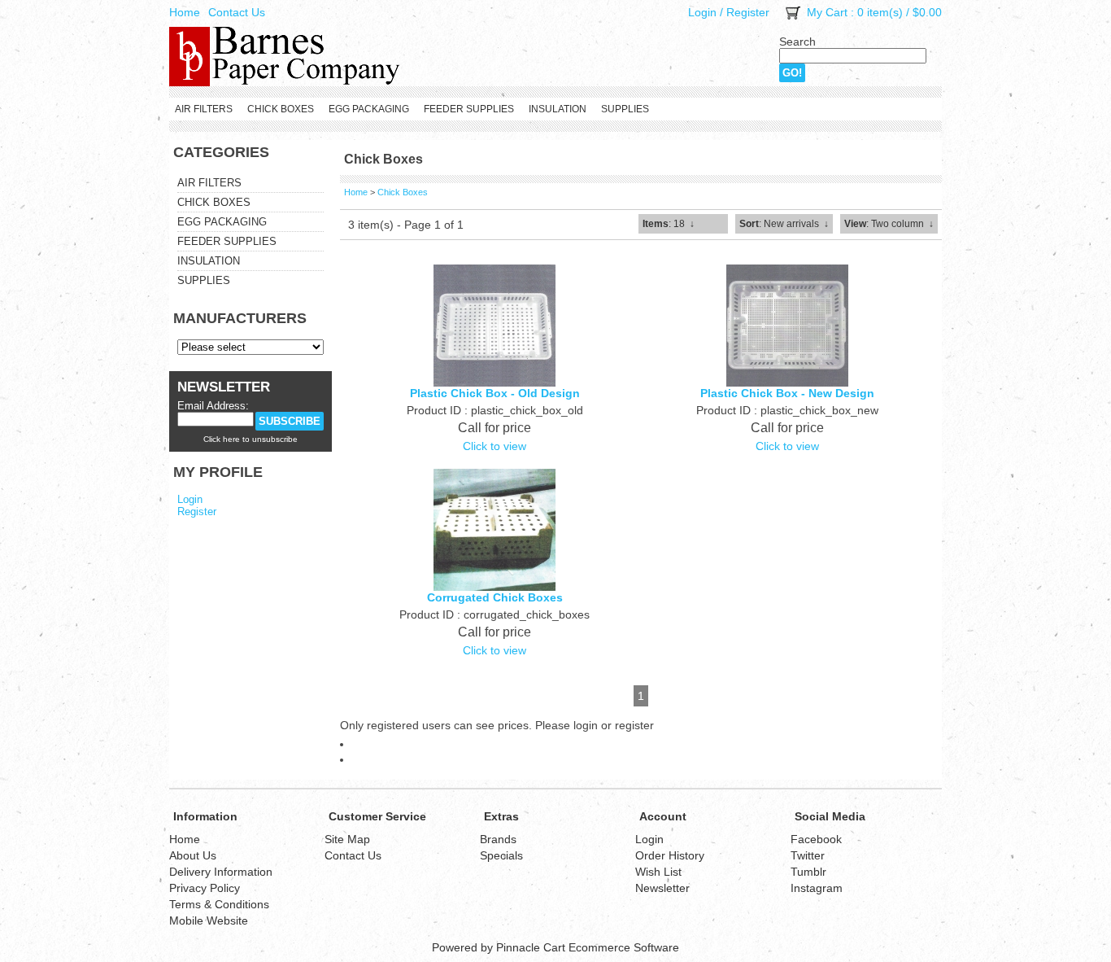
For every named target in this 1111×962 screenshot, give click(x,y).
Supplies (625, 109)
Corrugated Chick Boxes (495, 597)
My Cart (827, 12)
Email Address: (213, 406)
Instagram (817, 887)
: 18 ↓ (669, 224)
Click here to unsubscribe (250, 439)
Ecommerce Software (624, 947)
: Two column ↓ (889, 224)
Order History (669, 855)
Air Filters (204, 109)
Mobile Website (208, 920)
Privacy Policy (204, 887)
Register (747, 12)
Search (797, 41)
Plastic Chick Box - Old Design (495, 393)
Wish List (658, 871)
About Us (192, 855)
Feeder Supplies (469, 109)
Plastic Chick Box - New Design (787, 393)
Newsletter (662, 887)
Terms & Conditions (219, 904)
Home (184, 12)
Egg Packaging (369, 109)
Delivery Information (220, 871)
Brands (498, 839)
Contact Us (236, 12)
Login (702, 12)
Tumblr (808, 871)
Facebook (816, 839)
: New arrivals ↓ (784, 224)
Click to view (494, 446)
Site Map (347, 839)
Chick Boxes (280, 109)
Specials (501, 855)
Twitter (808, 855)
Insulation (557, 109)
